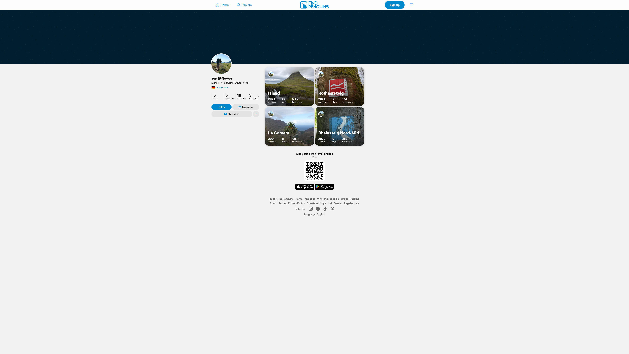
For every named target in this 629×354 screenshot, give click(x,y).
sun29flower (221, 78)
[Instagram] (311, 209)
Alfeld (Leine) (220, 87)
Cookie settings (316, 203)
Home (299, 199)
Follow (221, 107)
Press (273, 203)
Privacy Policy (296, 203)
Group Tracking (350, 199)
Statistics (233, 114)
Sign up (395, 5)
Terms (282, 203)
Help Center (335, 203)
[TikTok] (325, 209)
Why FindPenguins (328, 199)
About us (310, 199)
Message (247, 107)
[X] (332, 209)
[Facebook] (318, 209)
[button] (412, 5)
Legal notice (351, 203)
